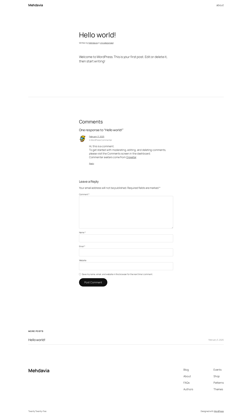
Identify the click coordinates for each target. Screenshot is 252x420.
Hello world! (36, 340)
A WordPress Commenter (100, 140)
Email (82, 246)
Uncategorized (106, 42)
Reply (91, 163)
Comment (84, 194)
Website (82, 260)
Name (82, 232)
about (220, 5)
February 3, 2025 (96, 136)
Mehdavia (35, 5)
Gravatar (131, 157)
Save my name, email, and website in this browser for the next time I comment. (117, 274)
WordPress (219, 411)
